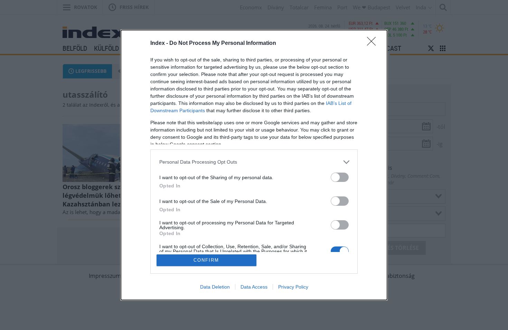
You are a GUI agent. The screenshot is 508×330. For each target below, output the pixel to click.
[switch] (340, 177)
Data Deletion (215, 287)
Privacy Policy (293, 287)
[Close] (373, 43)
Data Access (254, 287)
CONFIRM (206, 260)
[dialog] (254, 165)
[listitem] (254, 162)
